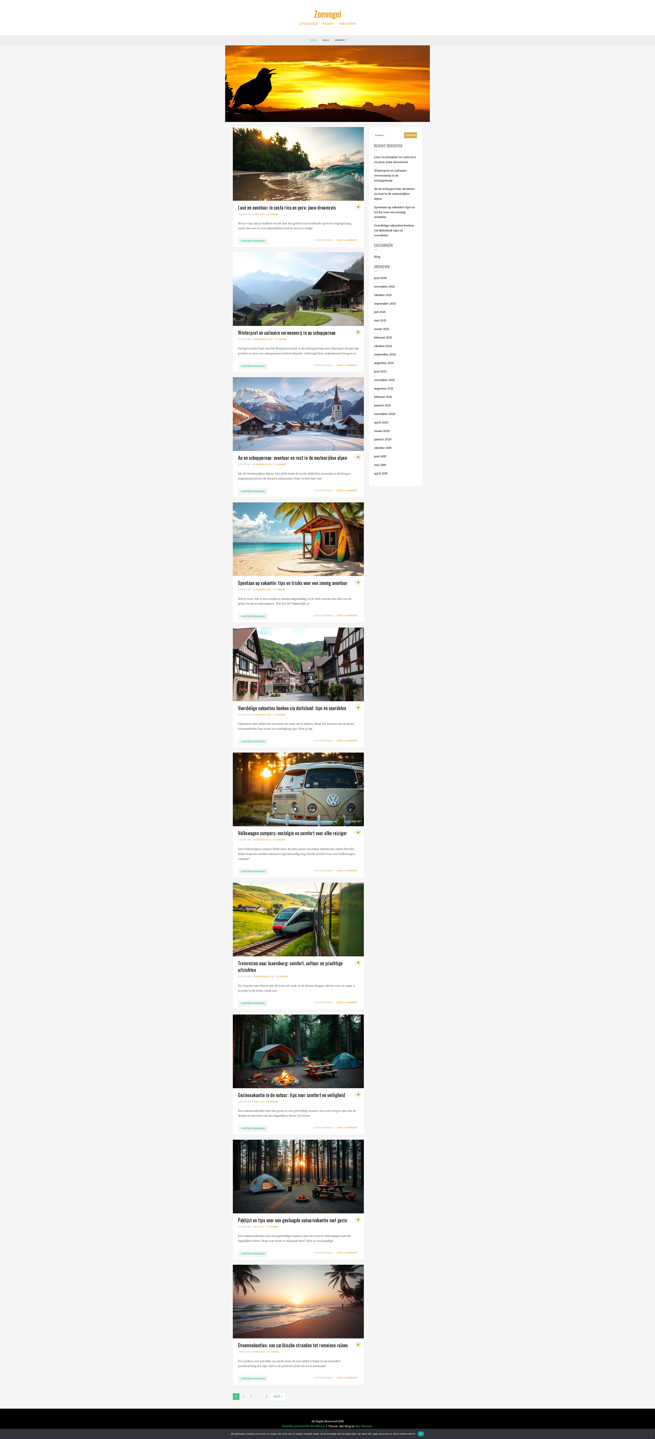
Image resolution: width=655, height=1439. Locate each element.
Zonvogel (327, 13)
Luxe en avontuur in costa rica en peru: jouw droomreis (287, 207)
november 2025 (384, 286)
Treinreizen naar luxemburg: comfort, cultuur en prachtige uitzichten (290, 966)
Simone (274, 214)
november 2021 (384, 380)
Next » (278, 1396)
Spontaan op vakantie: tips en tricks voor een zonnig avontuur (293, 582)
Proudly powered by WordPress (304, 1426)
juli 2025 (380, 312)
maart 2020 (382, 431)
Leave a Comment (346, 240)
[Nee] (650, 1434)
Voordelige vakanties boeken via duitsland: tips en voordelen (292, 707)
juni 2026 (380, 278)
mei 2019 (380, 465)
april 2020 (381, 422)
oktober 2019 (382, 448)
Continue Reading (253, 241)
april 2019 (381, 473)
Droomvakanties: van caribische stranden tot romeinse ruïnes (293, 1345)
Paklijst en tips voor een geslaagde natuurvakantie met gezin (292, 1220)
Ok (420, 1433)
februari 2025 (383, 337)
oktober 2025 (383, 295)
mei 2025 (380, 320)
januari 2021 (382, 405)
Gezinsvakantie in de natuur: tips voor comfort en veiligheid (291, 1094)
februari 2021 (383, 397)
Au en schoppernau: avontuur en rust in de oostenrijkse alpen (292, 457)
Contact (340, 40)
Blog (326, 40)
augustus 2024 (384, 363)
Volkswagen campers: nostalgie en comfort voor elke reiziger (292, 832)
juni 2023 (380, 371)
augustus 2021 (383, 388)
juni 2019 (380, 456)
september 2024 (385, 354)
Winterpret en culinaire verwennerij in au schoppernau (287, 332)
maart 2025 (381, 329)
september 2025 (385, 303)
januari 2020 (382, 439)
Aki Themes (363, 1426)
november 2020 (384, 414)
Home (313, 40)
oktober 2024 (383, 346)
